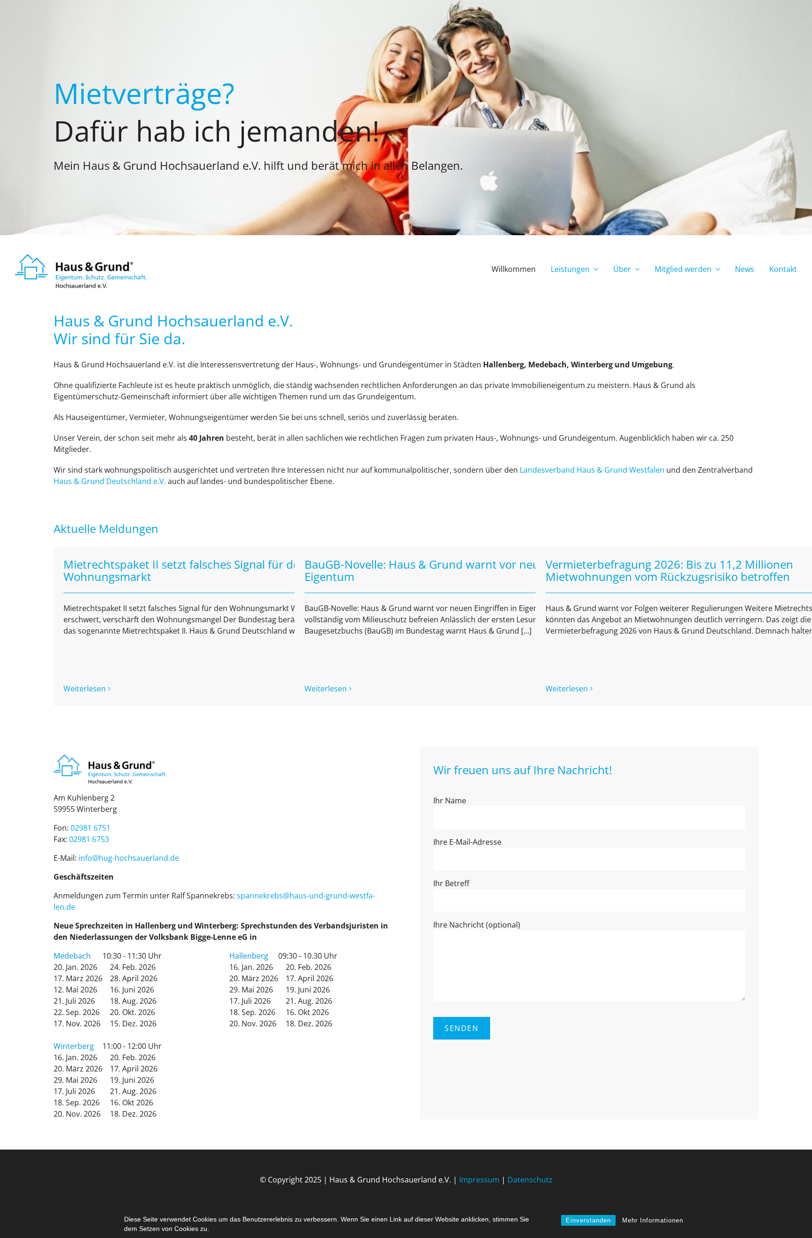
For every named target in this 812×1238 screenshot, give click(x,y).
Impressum (479, 1180)
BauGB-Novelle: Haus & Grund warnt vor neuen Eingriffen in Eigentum (461, 570)
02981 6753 (89, 839)
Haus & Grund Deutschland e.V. (110, 481)
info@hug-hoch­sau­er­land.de (128, 858)
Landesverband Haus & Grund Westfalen (592, 470)
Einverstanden (588, 1220)
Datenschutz (530, 1180)
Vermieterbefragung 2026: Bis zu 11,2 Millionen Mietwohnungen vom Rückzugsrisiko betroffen (669, 570)
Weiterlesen (84, 688)
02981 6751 (90, 828)
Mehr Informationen (652, 1220)
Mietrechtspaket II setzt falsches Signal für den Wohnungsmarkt (184, 570)
